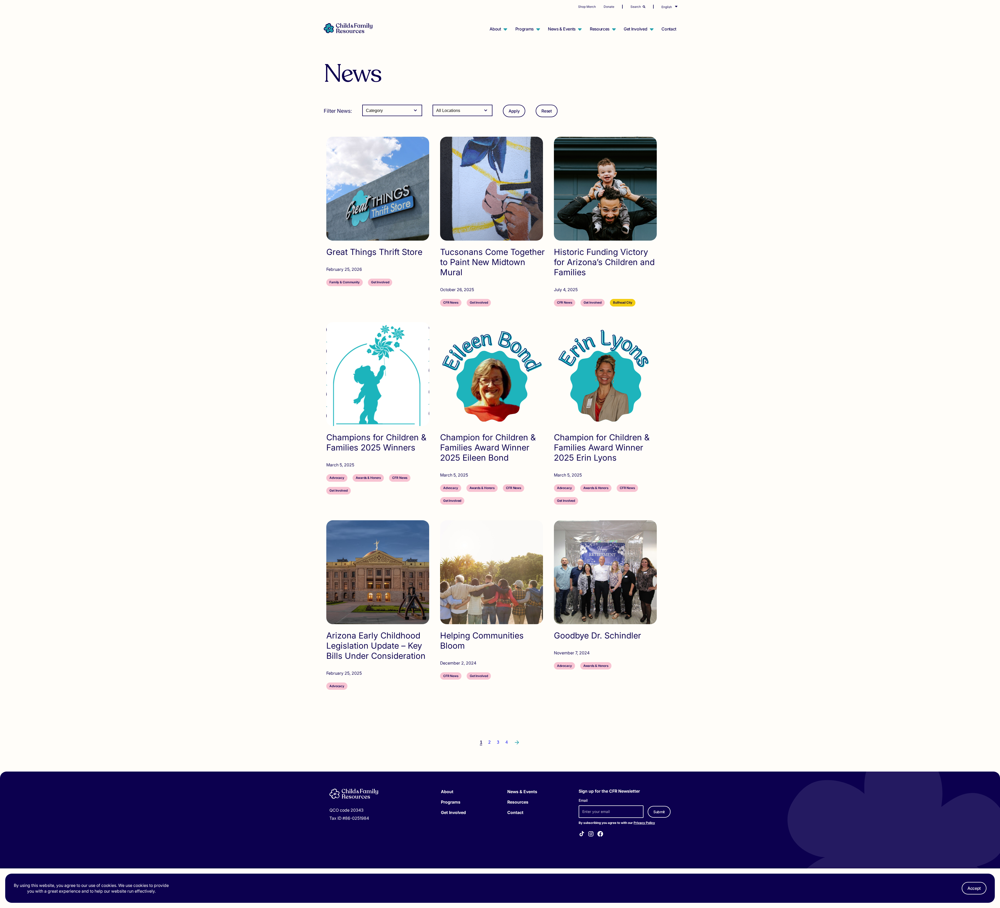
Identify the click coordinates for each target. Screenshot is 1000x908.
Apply (514, 111)
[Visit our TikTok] (582, 834)
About (495, 29)
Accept (974, 888)
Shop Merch (587, 7)
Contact (668, 29)
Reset (546, 111)
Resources (599, 29)
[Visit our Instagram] (591, 834)
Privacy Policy (644, 823)
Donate (609, 7)
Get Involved (635, 29)
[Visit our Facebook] (600, 834)
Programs (524, 29)
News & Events (562, 29)
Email (583, 800)
